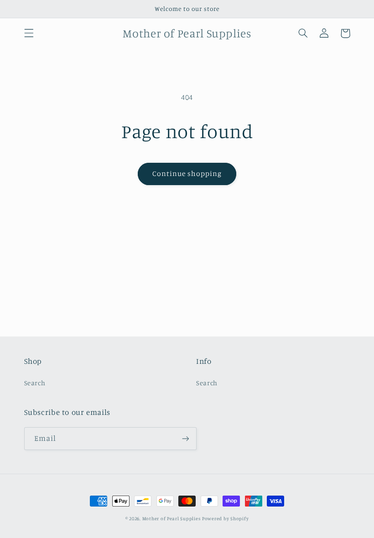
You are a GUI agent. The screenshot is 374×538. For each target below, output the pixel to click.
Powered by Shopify (225, 518)
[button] (28, 33)
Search (35, 383)
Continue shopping (187, 173)
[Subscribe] (185, 438)
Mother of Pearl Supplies (171, 518)
